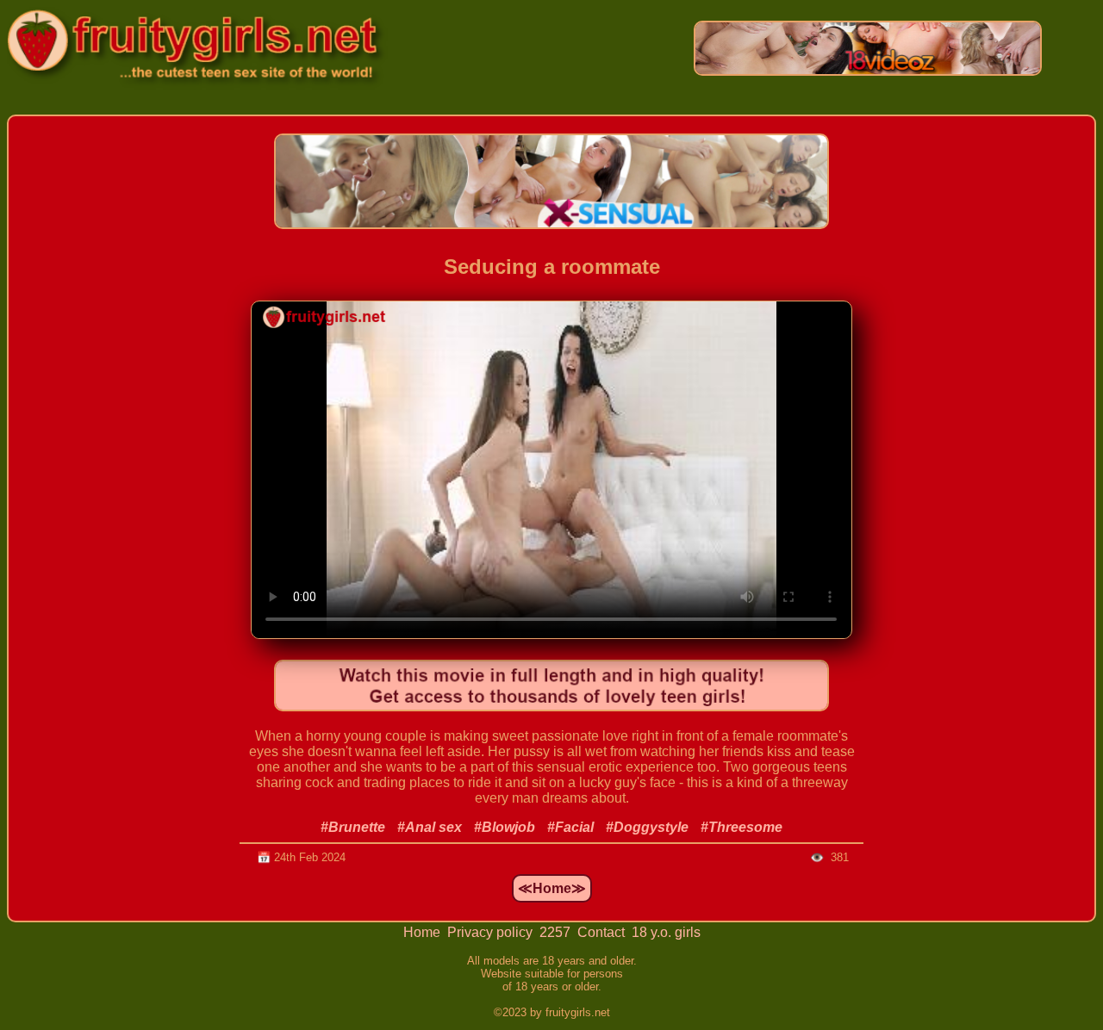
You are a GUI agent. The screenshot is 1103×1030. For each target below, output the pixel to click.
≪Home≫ (552, 888)
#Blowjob (504, 827)
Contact (602, 932)
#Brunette (353, 827)
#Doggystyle (647, 827)
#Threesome (741, 827)
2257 (556, 932)
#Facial (570, 827)
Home (423, 932)
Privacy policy (491, 932)
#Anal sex (429, 827)
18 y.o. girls (666, 932)
